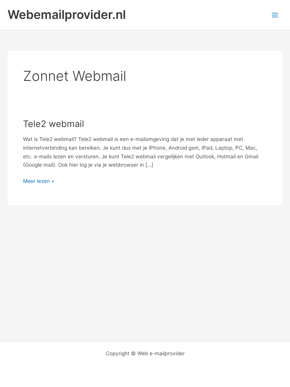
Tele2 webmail (53, 123)
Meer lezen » (38, 182)
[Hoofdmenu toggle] (275, 15)
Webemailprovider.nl (67, 14)
